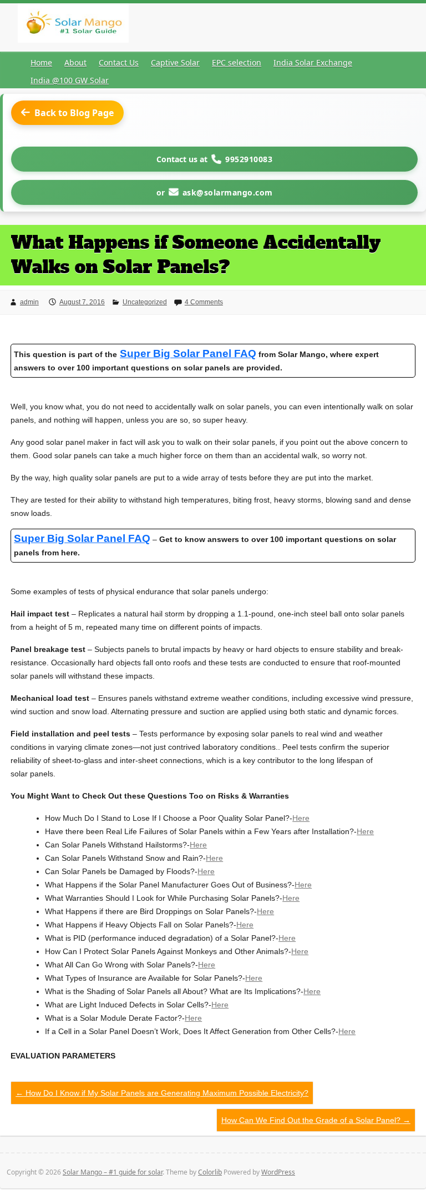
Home (41, 62)
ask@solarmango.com (227, 192)
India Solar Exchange (312, 62)
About (75, 62)
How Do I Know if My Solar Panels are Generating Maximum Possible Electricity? (162, 1092)
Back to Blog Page (74, 113)
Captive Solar (175, 62)
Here (301, 818)
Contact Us (119, 62)
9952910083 (248, 159)
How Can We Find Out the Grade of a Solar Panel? (315, 1120)
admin (29, 302)
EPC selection (236, 62)
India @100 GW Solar (70, 80)
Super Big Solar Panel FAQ (82, 538)
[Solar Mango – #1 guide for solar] (73, 25)
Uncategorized (145, 302)
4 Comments (204, 302)
